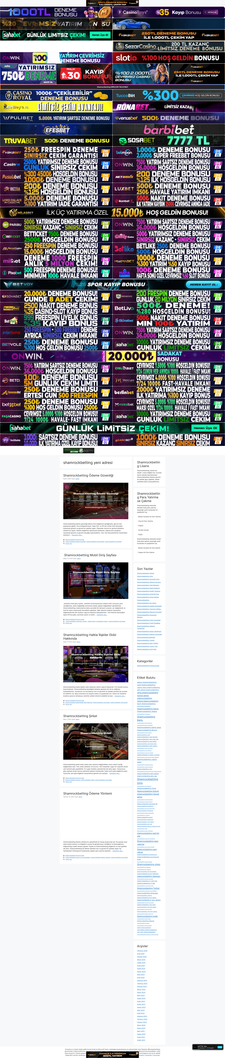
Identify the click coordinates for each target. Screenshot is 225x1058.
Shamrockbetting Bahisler (146, 637)
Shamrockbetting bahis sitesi (149, 727)
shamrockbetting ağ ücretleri (143, 714)
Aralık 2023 (141, 1004)
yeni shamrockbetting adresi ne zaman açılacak (147, 934)
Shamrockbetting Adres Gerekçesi (149, 631)
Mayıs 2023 (141, 1025)
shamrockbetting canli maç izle (147, 739)
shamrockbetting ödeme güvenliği (75, 541)
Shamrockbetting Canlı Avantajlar (149, 620)
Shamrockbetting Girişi (146, 788)
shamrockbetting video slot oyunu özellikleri (147, 891)
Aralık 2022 (141, 1040)
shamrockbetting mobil (142, 828)
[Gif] (112, 212)
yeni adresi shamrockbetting (147, 930)
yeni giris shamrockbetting (146, 932)
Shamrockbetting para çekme (147, 850)
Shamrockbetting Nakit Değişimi (148, 588)
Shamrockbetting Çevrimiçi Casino (147, 911)
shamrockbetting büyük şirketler (144, 732)
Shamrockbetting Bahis (146, 718)
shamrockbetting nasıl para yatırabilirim (146, 838)
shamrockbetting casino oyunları (148, 755)
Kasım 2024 (141, 971)
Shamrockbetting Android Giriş (148, 594)
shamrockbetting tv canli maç (147, 881)
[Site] (56, 152)
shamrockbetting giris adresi (148, 774)
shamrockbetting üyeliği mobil (144, 918)
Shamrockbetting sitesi (148, 864)
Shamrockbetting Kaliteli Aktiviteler (149, 606)
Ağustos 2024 (142, 980)
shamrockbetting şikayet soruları (144, 925)
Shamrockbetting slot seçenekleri (146, 871)
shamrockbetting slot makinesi (144, 869)
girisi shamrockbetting (147, 692)
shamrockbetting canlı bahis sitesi (147, 744)
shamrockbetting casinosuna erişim (145, 764)
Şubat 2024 (141, 998)
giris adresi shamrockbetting (148, 690)
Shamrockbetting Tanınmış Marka (149, 609)
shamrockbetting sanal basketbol (144, 861)
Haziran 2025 (142, 957)
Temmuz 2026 (142, 951)
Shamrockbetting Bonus (147, 730)
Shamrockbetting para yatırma (147, 842)
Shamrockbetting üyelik (147, 916)
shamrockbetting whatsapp (147, 893)
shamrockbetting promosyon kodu (148, 858)
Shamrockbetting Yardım (146, 640)
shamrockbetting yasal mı (144, 895)
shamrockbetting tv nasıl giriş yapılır (145, 885)
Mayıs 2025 (141, 960)
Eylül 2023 (140, 1013)
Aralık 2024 (141, 968)
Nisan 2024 (141, 992)
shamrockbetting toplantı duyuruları (145, 879)
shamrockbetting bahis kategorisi (144, 723)
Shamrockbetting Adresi (145, 573)
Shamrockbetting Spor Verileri (147, 643)
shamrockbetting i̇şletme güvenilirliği (145, 813)
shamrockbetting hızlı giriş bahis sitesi (146, 808)
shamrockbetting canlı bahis (146, 741)
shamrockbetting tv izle (146, 883)
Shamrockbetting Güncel (72, 780)
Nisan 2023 (141, 1028)
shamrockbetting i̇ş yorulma (143, 815)
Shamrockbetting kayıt (144, 817)
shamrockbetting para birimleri (95, 541)
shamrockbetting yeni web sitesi (144, 909)
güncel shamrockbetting (147, 701)
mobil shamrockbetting (143, 706)
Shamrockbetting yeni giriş (146, 905)
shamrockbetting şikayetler (143, 923)
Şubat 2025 (141, 963)
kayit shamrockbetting (146, 704)
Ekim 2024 (141, 974)
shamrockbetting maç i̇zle (144, 824)
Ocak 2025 (141, 966)
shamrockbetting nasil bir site (148, 834)
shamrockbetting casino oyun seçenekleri (77, 857)
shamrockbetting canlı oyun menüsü (145, 752)
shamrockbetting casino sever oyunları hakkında (148, 757)
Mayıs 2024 (141, 989)
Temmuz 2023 (142, 1019)
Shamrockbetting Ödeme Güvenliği (88, 475)
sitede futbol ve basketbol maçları (97, 621)
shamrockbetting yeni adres (146, 898)
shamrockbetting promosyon (147, 854)
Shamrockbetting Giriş (145, 576)
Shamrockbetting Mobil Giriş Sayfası (89, 555)
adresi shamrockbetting (147, 682)
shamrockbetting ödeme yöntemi (100, 857)
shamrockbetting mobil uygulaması (145, 831)
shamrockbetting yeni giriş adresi (146, 907)
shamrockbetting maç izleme (145, 822)
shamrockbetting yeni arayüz (119, 702)
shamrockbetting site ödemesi (144, 867)
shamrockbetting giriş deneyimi (144, 786)
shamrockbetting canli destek (147, 737)
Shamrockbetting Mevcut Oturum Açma (148, 826)
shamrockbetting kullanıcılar (145, 819)
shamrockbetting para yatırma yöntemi (145, 847)
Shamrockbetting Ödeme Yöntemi (87, 793)
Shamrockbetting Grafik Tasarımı (148, 591)
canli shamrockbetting (146, 685)
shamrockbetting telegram (148, 876)
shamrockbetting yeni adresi (113, 541)
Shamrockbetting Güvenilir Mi (147, 804)
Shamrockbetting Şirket (80, 716)
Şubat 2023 (141, 1034)
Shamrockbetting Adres (148, 709)
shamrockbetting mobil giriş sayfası (76, 621)
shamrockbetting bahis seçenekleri (145, 725)
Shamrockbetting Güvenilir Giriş (148, 579)
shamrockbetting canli (143, 735)
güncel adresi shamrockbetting (144, 696)
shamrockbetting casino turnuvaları (145, 767)
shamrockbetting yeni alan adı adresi (145, 902)
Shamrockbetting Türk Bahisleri (148, 585)
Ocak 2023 (141, 1037)
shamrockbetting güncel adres (148, 795)
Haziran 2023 (142, 1022)
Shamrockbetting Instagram (145, 810)
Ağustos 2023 (142, 1016)
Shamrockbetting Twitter (148, 888)
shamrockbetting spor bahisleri (147, 874)
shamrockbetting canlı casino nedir (145, 748)
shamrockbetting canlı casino (147, 746)
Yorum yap (68, 543)
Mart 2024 (141, 995)
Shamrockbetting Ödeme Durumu (149, 582)
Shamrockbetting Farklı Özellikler (148, 623)
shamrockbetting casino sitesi (147, 760)
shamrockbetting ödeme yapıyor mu (145, 913)
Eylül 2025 (140, 954)
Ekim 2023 (141, 1010)
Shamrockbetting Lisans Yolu (147, 646)
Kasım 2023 (141, 1007)
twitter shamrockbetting (144, 927)
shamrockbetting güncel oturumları (145, 799)
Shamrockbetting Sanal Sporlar (148, 597)
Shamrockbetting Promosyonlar (74, 539)
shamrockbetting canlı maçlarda (144, 750)
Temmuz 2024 (142, 983)
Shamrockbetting (143, 600)
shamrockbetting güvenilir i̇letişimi (145, 801)
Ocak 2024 (141, 1001)
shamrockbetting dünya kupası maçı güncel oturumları (149, 771)
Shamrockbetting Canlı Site (146, 649)
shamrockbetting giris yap (147, 776)
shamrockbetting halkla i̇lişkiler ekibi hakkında (78, 702)
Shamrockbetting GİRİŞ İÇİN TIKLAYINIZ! (112, 87)
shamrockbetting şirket (87, 780)
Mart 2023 (141, 1031)
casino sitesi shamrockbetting (148, 687)
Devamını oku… (77, 535)
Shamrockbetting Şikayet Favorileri (149, 612)
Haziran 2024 (142, 986)
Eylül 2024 (140, 977)
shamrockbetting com (144, 769)
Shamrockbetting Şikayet (145, 921)
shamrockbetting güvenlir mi (145, 806)
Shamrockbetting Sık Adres (146, 603)
